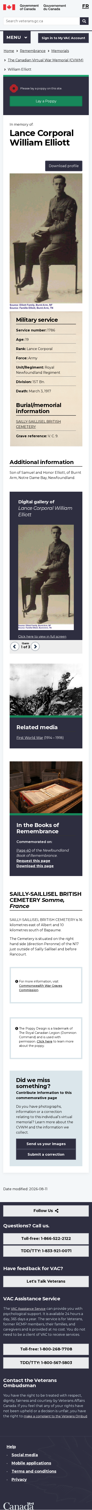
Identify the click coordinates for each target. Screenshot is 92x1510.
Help (11, 1446)
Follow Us (52, 1212)
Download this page (35, 866)
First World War (29, 738)
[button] (14, 646)
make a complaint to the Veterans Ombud (55, 1416)
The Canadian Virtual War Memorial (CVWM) (45, 60)
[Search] (84, 21)
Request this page (33, 861)
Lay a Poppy (46, 101)
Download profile (64, 166)
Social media (25, 1455)
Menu (14, 37)
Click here (44, 1041)
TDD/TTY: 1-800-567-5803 (46, 1362)
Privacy (19, 1479)
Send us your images (46, 1144)
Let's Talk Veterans (46, 1281)
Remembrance (33, 51)
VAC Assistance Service (28, 1309)
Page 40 (23, 850)
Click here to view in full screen (42, 637)
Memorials (60, 51)
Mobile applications (31, 1463)
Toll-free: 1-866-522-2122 (46, 1238)
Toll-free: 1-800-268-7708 (46, 1349)
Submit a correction (46, 1154)
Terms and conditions (34, 1471)
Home (9, 51)
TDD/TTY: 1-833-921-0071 (46, 1251)
